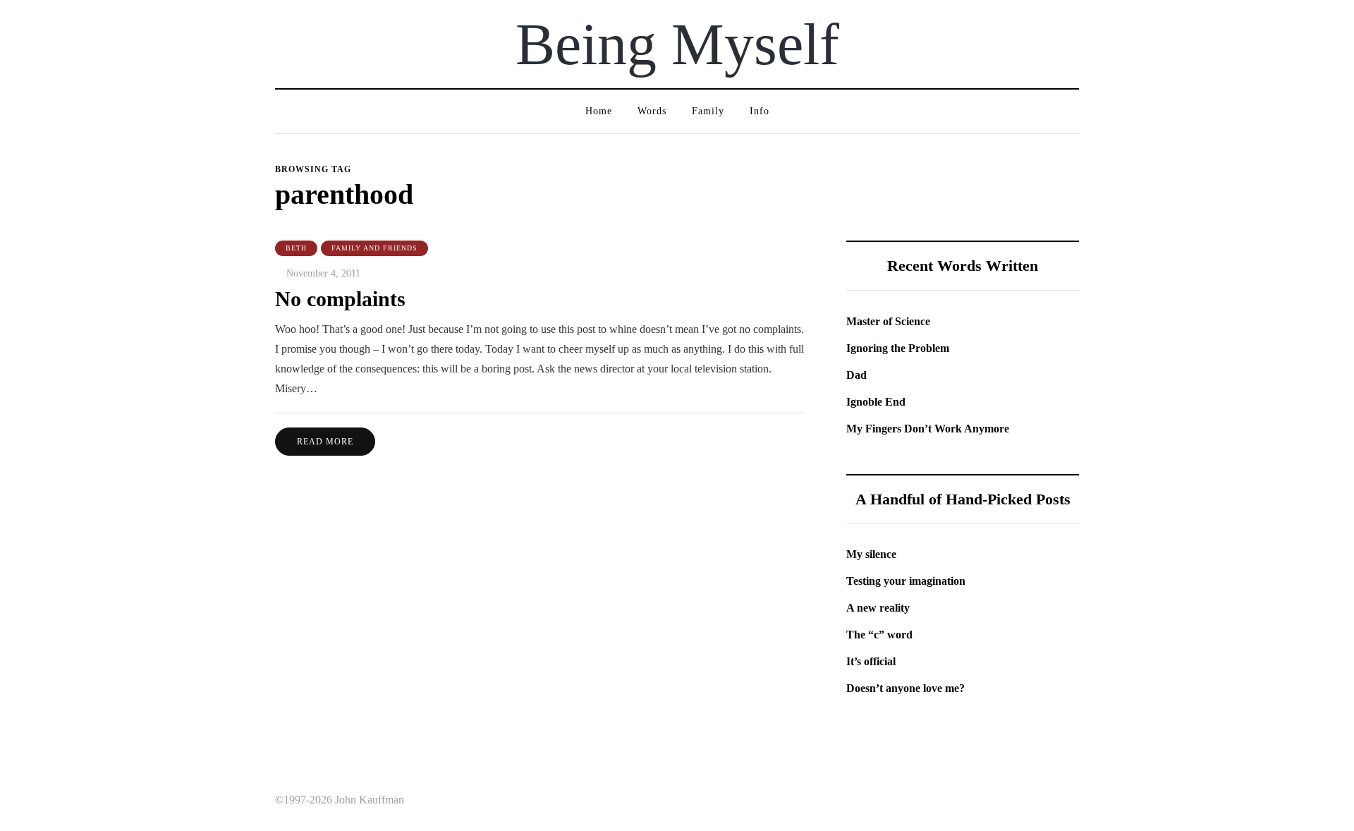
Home (598, 111)
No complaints (340, 298)
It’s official (871, 661)
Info (759, 111)
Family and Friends (374, 248)
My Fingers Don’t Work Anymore (927, 429)
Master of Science (888, 321)
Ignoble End (875, 402)
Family (708, 111)
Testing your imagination (905, 581)
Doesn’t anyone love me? (905, 688)
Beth (296, 248)
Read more (325, 442)
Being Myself (677, 44)
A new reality (878, 608)
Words (652, 111)
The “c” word (879, 635)
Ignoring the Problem (897, 348)
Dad (856, 375)
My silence (871, 554)
